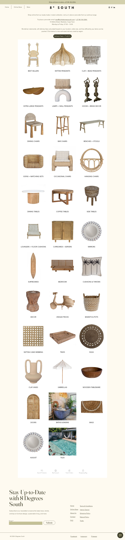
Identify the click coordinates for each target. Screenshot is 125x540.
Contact (72, 517)
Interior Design (84, 510)
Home (72, 506)
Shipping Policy (85, 513)
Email (11, 521)
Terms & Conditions (86, 506)
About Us (73, 513)
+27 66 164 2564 (81, 19)
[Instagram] (109, 7)
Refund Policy (84, 517)
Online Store (74, 509)
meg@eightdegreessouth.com (65, 19)
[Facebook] (112, 7)
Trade (82, 521)
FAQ (71, 520)
